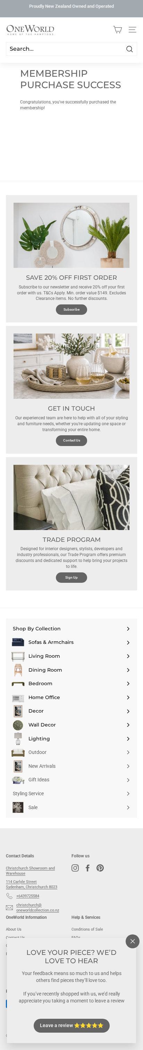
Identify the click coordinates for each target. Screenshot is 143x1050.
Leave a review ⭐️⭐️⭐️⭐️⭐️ (71, 1025)
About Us (14, 929)
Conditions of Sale (87, 929)
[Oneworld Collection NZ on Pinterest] (100, 868)
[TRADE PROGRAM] (71, 497)
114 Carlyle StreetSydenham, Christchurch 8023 (31, 884)
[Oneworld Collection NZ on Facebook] (87, 868)
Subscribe (71, 309)
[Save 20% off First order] (71, 235)
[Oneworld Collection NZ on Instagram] (75, 868)
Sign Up (71, 577)
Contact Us (71, 440)
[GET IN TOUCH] (71, 366)
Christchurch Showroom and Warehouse (30, 871)
